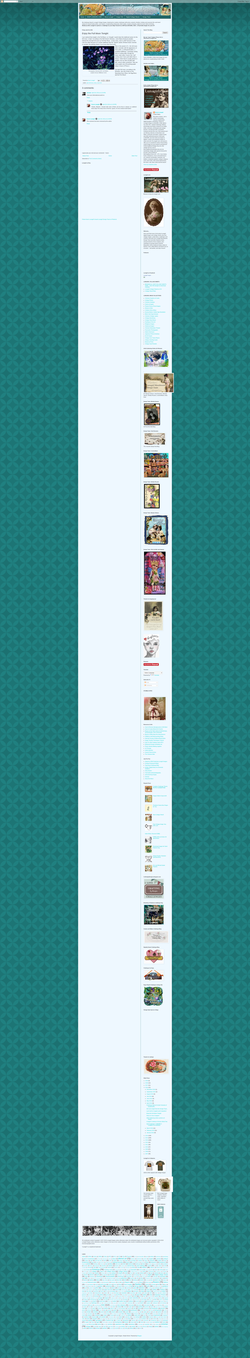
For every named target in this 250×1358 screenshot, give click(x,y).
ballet (97, 1262)
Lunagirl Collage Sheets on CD (153, 289)
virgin (104, 1326)
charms (109, 1267)
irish (151, 1293)
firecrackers (106, 1282)
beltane (83, 1264)
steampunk (126, 1320)
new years (139, 1305)
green (113, 1288)
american (139, 1258)
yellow (131, 1328)
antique (165, 1259)
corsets (164, 1271)
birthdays (96, 1264)
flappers (127, 1282)
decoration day (121, 1274)
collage (94, 1271)
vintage (88, 1326)
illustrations (136, 1291)
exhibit (153, 1278)
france (115, 1284)
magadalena (163, 1296)
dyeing (143, 1276)
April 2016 (149, 1103)
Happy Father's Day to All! (160, 796)
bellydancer (162, 1262)
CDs (123, 1256)
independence (98, 1293)
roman (83, 1315)
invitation (140, 1293)
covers (108, 1273)
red (95, 1313)
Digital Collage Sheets (133, 17)
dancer (86, 1274)
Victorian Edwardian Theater (152, 328)
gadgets (89, 1286)
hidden (142, 1289)
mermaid (105, 1299)
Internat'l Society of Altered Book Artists (155, 738)
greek (108, 1288)
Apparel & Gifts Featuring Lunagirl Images (156, 761)
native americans (128, 1303)
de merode (104, 1274)
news (160, 1305)
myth (167, 1301)
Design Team (146, 17)
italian (156, 1293)
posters (146, 1310)
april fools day (98, 1260)
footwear (91, 1284)
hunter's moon (121, 1291)
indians (105, 1293)
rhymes (154, 1313)
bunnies (86, 1265)
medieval (86, 1299)
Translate (156, 675)
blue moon (118, 1264)
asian (126, 1260)
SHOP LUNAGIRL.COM (94, 17)
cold (89, 1271)
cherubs (122, 1267)
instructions (132, 1293)
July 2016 (149, 1096)
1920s (83, 1256)
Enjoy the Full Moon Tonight (153, 1113)
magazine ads (85, 1298)
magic (100, 1298)
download (99, 1276)
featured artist (92, 1282)
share (157, 1317)
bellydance (154, 1262)
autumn (152, 1260)
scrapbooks (165, 1315)
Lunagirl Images (147, 275)
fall (125, 1280)
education (155, 1276)
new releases (121, 1305)
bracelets (150, 1264)
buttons (117, 1265)
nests (91, 1305)
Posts (147, 682)
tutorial (99, 1324)
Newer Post (86, 156)
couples (96, 1273)
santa (129, 1315)
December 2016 (151, 1089)
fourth (96, 1284)
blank (106, 1264)
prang (151, 1310)
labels (138, 1294)
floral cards (148, 1282)
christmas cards (108, 1269)
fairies (91, 1280)
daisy (166, 1273)
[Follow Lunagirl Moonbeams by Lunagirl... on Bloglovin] (151, 657)
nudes (84, 1306)
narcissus (120, 1303)
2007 (146, 1153)
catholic (160, 1265)
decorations (129, 1274)
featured (84, 1282)
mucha (137, 1301)
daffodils (156, 1273)
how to (102, 1291)
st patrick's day (109, 1320)
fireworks (113, 1282)
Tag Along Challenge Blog (152, 765)
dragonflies (129, 1276)
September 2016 (151, 1091)
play (105, 1310)
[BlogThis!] (103, 81)
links (115, 1296)
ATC (110, 1256)
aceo (147, 1256)
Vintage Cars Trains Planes (152, 338)
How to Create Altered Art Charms (154, 729)
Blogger (139, 1335)
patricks (100, 1308)
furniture (84, 1286)
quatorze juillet (134, 1312)
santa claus (137, 1315)
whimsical (144, 1326)
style (160, 1320)
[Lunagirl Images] (144, 277)
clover (166, 1269)
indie (111, 1293)
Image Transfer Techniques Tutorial (154, 740)
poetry (120, 1310)
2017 (146, 1085)
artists (115, 1260)
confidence (158, 1271)
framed (110, 1284)
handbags (150, 1288)
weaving (117, 1326)
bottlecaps (138, 1264)
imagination (84, 1293)
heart (137, 1289)
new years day (148, 1305)
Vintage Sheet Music (150, 320)
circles (122, 1269)
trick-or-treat (92, 1324)
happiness (90, 1289)
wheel (139, 1326)
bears (138, 1262)
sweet (92, 1322)
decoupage (136, 1274)
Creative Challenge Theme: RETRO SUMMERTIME (160, 787)
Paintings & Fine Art (150, 322)
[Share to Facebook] (107, 81)
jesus (96, 1294)
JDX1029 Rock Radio (151, 774)
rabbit (165, 1312)
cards (149, 1265)
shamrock (151, 1317)
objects (109, 1306)
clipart (156, 1269)
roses (105, 1315)
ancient (145, 1258)
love (135, 1296)
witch (84, 1328)
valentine (110, 1324)
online (113, 1306)
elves (103, 1278)
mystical (162, 1301)
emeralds (117, 1278)
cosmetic (84, 1273)
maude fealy (153, 1298)
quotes (159, 1312)
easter (148, 1276)
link (111, 1296)
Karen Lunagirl (95, 104)
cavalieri (84, 1267)
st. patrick (118, 1320)
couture (103, 1273)
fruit (159, 1284)
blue (111, 1264)
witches (91, 1328)
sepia (120, 1317)
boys (143, 1264)
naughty (148, 1303)
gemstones (126, 1286)
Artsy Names (148, 770)
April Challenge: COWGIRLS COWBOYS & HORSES (154, 1124)
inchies (91, 1293)
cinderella (117, 1269)
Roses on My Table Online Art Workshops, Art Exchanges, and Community (156, 731)
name (100, 1303)
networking (96, 1305)
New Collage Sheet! (158, 814)
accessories (141, 1256)
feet (100, 1282)
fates (147, 1280)
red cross (102, 1313)
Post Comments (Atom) (95, 158)
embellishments (109, 1278)
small (125, 1318)
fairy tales (119, 1280)
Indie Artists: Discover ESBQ (152, 833)
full (162, 1284)
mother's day (122, 1301)
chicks (133, 1267)
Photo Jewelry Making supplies (153, 746)
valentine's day (120, 1324)
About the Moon (149, 778)
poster (141, 1310)
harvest (117, 1289)
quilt (140, 1312)
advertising (165, 1256)
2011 (146, 1144)
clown (85, 1271)
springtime (99, 1320)
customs (141, 1273)
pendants (123, 1308)
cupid (136, 1273)
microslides (144, 1299)
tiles (137, 1322)
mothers (131, 1301)
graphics (103, 1288)
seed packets (102, 1317)
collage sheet (111, 1271)
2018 (146, 1083)
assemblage (133, 1260)
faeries (85, 1280)
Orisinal (147, 776)
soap (149, 1318)
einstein (89, 1278)
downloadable (110, 1276)
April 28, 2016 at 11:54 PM (99, 92)
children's (152, 1267)
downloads (121, 1276)
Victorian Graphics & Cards (152, 298)
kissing (123, 1294)
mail (118, 1298)
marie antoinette (133, 1298)
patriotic (106, 1308)
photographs (154, 1308)
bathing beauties (118, 1262)
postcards (134, 1310)
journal (107, 1294)
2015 (146, 1135)
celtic (94, 1267)
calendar (123, 1265)
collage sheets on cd (135, 1271)
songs (159, 1318)
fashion (142, 1280)
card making (140, 1265)
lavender (84, 1296)
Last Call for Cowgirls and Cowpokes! (156, 1111)
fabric (158, 1278)
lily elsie (102, 1296)
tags (97, 1322)
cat (155, 1265)
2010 (146, 1147)
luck (140, 1296)
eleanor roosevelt (96, 1278)
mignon (150, 1299)
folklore (165, 1282)
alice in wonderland (89, 1259)
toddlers (151, 1322)
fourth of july (103, 1284)
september (127, 1317)
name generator (107, 1303)
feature (164, 1280)
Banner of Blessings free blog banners (155, 734)
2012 (146, 1142)
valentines (131, 1324)
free (120, 1284)
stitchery (134, 1320)
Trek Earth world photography (153, 772)
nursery (98, 1306)
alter (109, 1258)
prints (107, 1312)
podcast (109, 1310)
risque (159, 1313)
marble (126, 1298)
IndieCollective (149, 750)
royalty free (123, 1315)
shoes (88, 1318)
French (129, 1256)
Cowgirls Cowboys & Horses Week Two (156, 1121)
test (108, 1322)
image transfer (156, 1291)
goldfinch (91, 1288)
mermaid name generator (115, 1299)
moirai (89, 1301)
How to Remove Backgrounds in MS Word (156, 727)
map (122, 1298)
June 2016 (150, 1098)
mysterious (155, 1301)
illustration (128, 1291)
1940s (95, 1256)
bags (93, 1262)
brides (159, 1264)
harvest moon (124, 1289)
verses (157, 1324)
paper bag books (159, 1306)
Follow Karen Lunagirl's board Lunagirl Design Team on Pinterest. (99, 219)
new (103, 1305)
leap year (90, 1296)
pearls (117, 1308)
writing (126, 1328)
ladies (144, 1294)
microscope (137, 1299)
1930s (89, 1256)
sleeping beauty (113, 1318)
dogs (86, 1276)
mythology (94, 1303)
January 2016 (150, 1132)
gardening (108, 1286)
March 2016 (150, 1128)
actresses (158, 1256)
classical (141, 1269)
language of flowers (160, 1294)
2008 (146, 1151)
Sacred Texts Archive (150, 752)
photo (139, 1308)
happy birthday (98, 1289)
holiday (154, 1289)
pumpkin (120, 1312)
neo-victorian (163, 1303)
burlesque (97, 1265)
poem (114, 1310)
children (144, 1267)
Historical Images (149, 326)
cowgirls (120, 1273)
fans (130, 1280)
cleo (152, 1269)
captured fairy (130, 1265)
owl (135, 1306)
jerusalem (90, 1294)
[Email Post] (98, 80)
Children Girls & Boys (150, 310)
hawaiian (132, 1289)
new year (131, 1305)
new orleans (112, 1305)
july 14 (112, 1294)
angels (151, 1259)
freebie (138, 1284)
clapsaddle (133, 1269)
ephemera (124, 1278)
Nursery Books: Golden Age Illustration (155, 312)
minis (155, 1299)
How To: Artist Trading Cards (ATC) (154, 742)
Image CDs (119, 17)
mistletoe (161, 1299)
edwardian (163, 1276)
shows (101, 1318)
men (99, 1299)
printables (95, 1312)
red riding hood (115, 1313)
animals (158, 1259)
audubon (140, 1260)
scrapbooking (156, 1315)
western (133, 1326)
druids (135, 1276)
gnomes (159, 1286)
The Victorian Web (150, 754)
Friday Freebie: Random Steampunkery (159, 856)
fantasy (135, 1280)
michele (89, 92)
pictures (89, 1310)
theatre (132, 1322)
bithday (101, 1264)
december (112, 1274)
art (105, 1260)
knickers (129, 1294)
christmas (96, 1269)
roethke (164, 1313)
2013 (146, 1140)
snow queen (136, 1318)
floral (140, 1282)
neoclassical (85, 1305)
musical (149, 1301)
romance (89, 1315)
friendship (153, 1284)
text (112, 1322)
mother (114, 1301)
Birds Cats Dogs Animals (151, 314)
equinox (132, 1278)
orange (119, 1306)
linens (107, 1296)
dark (98, 1274)
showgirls (94, 1318)
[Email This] (102, 81)
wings (150, 1326)
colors (144, 1271)
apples (86, 1260)
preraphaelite (158, 1310)
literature (120, 1296)
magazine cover (93, 1298)
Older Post (134, 156)
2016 (146, 1087)
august (146, 1260)
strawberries (154, 1320)
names (114, 1303)
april (87, 82)
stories (139, 1320)
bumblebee (165, 1264)
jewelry (101, 1294)
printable (88, 1312)
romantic (97, 1315)
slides (120, 1318)
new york (156, 1305)
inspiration (124, 1293)
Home (82, 17)
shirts (83, 1318)
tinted (142, 1322)
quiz (150, 1312)
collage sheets (122, 1271)
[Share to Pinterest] (109, 81)
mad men (150, 1296)
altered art (122, 1259)
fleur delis (135, 1282)
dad (151, 1273)
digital (149, 1274)
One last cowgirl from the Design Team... (157, 1109)
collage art (102, 1271)
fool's (86, 1284)
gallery (94, 1286)
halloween (141, 1288)
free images (128, 1284)
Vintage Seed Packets (151, 344)
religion (122, 1313)
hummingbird (113, 1291)
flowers (156, 1282)
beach (127, 1262)
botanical (130, 1264)
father (151, 1280)
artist (110, 1260)
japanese (84, 1294)
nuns (89, 1306)
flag (122, 1282)
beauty (142, 1262)
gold (86, 1288)
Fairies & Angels (149, 304)
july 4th (118, 1294)
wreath (116, 1328)
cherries (116, 1267)
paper (151, 1306)
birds (88, 1264)
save (144, 1315)
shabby (144, 1317)
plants (100, 1310)
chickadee (127, 1267)
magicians (113, 1298)
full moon (91, 82)
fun (165, 1284)
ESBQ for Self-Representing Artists (154, 736)
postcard (126, 1310)
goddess (165, 1286)
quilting (145, 1312)
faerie (166, 1278)
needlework (155, 1303)
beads (133, 1262)
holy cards (88, 1291)
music (142, 1301)
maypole (166, 1298)
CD (119, 1256)
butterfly (110, 1265)
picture (83, 1310)
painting (140, 1306)
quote (154, 1312)
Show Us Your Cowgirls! (152, 1115)
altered (114, 1259)
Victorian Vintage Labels (151, 316)
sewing (137, 1317)
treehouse (84, 1324)
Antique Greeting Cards (151, 340)
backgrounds (85, 1262)
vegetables (147, 1324)
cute (147, 1273)
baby (165, 1260)
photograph (146, 1308)
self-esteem (111, 1317)
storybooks (146, 1320)
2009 (146, 1149)
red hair (108, 1313)
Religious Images (149, 324)
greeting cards (121, 1288)
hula (107, 1291)
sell (116, 1317)
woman (98, 1328)
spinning (84, 1320)
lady (151, 1294)
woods (111, 1328)
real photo (89, 1313)
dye (139, 1276)
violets (99, 1326)
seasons (94, 1317)
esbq (137, 1278)
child (138, 1267)
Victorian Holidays (150, 302)
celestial (89, 1267)
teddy (104, 1322)
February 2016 (151, 1130)
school (149, 1315)
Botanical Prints (149, 342)
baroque (102, 1262)
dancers (92, 1274)
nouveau (166, 1305)
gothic (96, 1288)
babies (160, 1260)
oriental (125, 1306)
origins (130, 1306)
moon (95, 82)
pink (94, 1310)
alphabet (105, 1258)
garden (100, 1286)
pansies (147, 1306)
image (142, 1291)
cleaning (147, 1269)
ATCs (115, 1256)
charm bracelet (101, 1267)
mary (147, 1298)
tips (146, 1322)
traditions (157, 1322)
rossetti (112, 1315)
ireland (145, 1293)
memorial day (93, 1299)
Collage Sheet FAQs (150, 291)
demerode (143, 1274)
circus (127, 1269)
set (132, 1317)
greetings (129, 1288)
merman (131, 1299)
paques (89, 1308)
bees (147, 1262)
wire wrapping (165, 1326)
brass (155, 1264)
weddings (123, 1326)
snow (129, 1318)
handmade (157, 1288)
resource (136, 1313)
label (133, 1294)
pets (134, 1308)
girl (142, 1286)
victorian (164, 1324)
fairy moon (105, 1280)
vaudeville (140, 1324)
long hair (126, 1296)
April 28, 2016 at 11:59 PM (109, 104)
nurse (94, 1306)
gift (131, 1286)
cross (131, 1273)
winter (156, 1326)
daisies (161, 1273)
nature (141, 1303)
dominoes (92, 1276)
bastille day (108, 1262)
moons (109, 1301)
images (164, 1291)
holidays (162, 1289)
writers (121, 1328)
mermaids (125, 1299)
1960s (105, 1256)
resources (142, 1313)
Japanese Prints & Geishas (152, 334)
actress (152, 1256)
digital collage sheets (161, 1274)
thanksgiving (118, 1322)
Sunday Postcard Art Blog (151, 763)
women (104, 1328)
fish (118, 1282)
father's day (158, 1280)
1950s (100, 1256)
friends (147, 1284)
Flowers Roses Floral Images (152, 306)
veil (152, 1324)
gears (115, 1286)
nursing (104, 1306)
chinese (158, 1267)
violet (95, 1326)
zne (140, 1328)
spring (90, 1320)
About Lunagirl (108, 17)
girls (148, 1286)
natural (136, 1303)
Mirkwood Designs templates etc (153, 744)
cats (165, 1265)
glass (154, 1286)
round (117, 1315)
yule (137, 1328)
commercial (151, 1271)
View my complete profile (150, 164)
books (124, 1264)
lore (131, 1296)
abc (135, 1256)
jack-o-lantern (163, 1293)
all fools (99, 1258)
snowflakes (143, 1318)
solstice (154, 1318)
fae (162, 1278)
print (83, 1312)
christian (88, 1269)
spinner (165, 1318)
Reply (88, 97)
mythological (86, 1303)
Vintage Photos (149, 300)
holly (83, 1291)
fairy (98, 1280)
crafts (126, 1273)
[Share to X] (105, 81)
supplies (87, 1322)
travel (164, 1322)
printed (102, 1312)
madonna (156, 1296)
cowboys (113, 1273)
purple (127, 1312)
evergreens (147, 1278)
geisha (120, 1286)
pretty (165, 1310)
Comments (149, 685)
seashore (86, 1317)
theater (126, 1322)
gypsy (134, 1288)
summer (165, 1320)
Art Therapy (148, 748)
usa (104, 1324)
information (116, 1293)
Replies (90, 101)
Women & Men (149, 308)
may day (160, 1298)
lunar (144, 1296)
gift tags (137, 1286)
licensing (96, 1296)
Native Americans (149, 332)
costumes (90, 1273)
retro (148, 1313)
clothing (161, 1269)
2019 (146, 1080)
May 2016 (149, 1101)
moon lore (99, 82)
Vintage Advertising (150, 318)
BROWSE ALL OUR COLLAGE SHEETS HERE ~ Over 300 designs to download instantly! (155, 286)
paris (93, 1308)
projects (113, 1312)
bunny (91, 1265)
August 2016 (150, 1094)
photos (163, 1308)
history (148, 1289)
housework (96, 1291)
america (133, 1258)
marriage (142, 1298)
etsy (142, 1278)
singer (106, 1318)
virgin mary (110, 1326)
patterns (112, 1308)
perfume (129, 1308)
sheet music (163, 1317)
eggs (83, 1278)
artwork (121, 1260)
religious (128, 1313)
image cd (148, 1291)
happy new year (108, 1289)
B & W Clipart (148, 336)
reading (83, 1313)
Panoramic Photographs (151, 330)
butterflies (104, 1265)
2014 (146, 1138)
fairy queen (112, 1280)
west (128, 1326)
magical (107, 1298)
